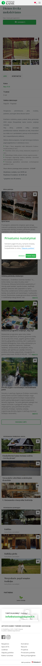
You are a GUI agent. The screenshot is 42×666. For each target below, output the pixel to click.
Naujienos (5, 644)
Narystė (24, 647)
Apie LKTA (5, 647)
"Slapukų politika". (28, 248)
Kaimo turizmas (7, 655)
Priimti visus (30, 256)
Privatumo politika (28, 653)
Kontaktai (25, 644)
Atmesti (22, 256)
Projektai (24, 650)
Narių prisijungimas (28, 655)
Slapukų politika (7, 653)
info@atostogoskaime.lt (19, 616)
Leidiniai (4, 650)
